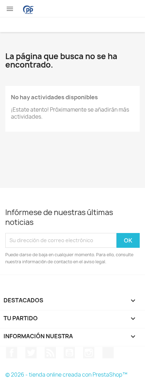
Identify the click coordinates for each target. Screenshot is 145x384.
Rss (50, 352)
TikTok (108, 352)
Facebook (11, 352)
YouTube (69, 352)
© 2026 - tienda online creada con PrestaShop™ (66, 374)
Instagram (88, 352)
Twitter (31, 352)
